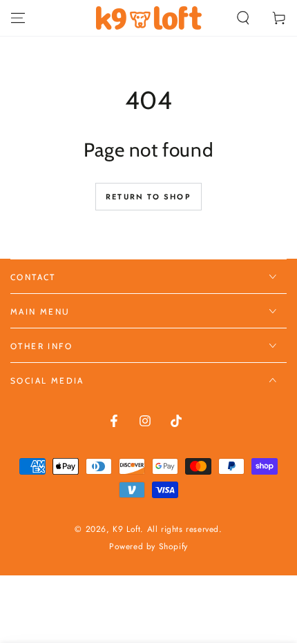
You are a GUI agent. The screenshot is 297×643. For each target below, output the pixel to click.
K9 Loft (126, 529)
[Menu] (18, 18)
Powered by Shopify (148, 547)
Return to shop (148, 196)
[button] (243, 18)
